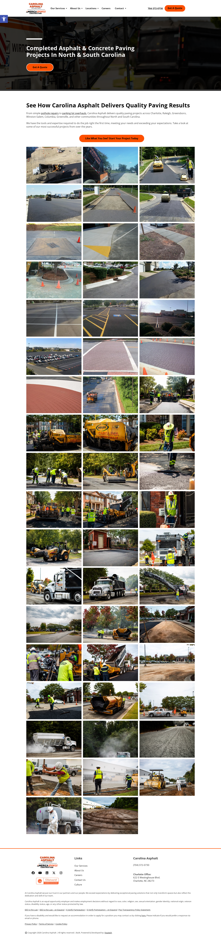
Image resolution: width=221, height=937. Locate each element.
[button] (4, 19)
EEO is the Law (31, 909)
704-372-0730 (155, 8)
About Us (75, 8)
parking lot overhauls (74, 113)
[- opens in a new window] (33, 873)
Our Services (58, 8)
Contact (119, 8)
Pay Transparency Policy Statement (134, 909)
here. (143, 915)
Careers (106, 8)
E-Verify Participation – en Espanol (102, 909)
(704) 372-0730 (141, 864)
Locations (91, 8)
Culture (78, 884)
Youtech (108, 932)
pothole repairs (50, 113)
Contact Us (80, 879)
